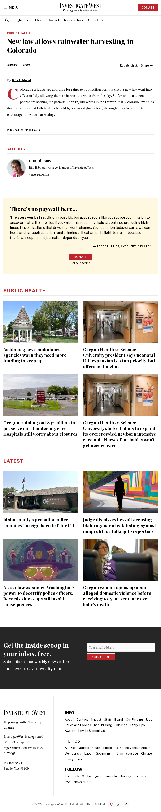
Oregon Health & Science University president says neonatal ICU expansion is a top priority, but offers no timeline (119, 357)
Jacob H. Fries (108, 246)
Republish (127, 65)
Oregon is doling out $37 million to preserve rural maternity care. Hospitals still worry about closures (40, 428)
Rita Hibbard (21, 79)
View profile (39, 174)
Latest (13, 461)
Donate (147, 7)
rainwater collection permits (92, 89)
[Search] (6, 20)
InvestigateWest (53, 804)
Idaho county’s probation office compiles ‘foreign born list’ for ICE (39, 522)
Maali (102, 804)
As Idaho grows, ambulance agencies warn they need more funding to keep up (34, 354)
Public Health (18, 33)
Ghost (89, 804)
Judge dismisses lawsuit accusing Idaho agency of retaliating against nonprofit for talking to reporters (119, 525)
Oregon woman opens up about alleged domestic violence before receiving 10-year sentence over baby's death (117, 595)
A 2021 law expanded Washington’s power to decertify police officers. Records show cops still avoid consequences (39, 595)
